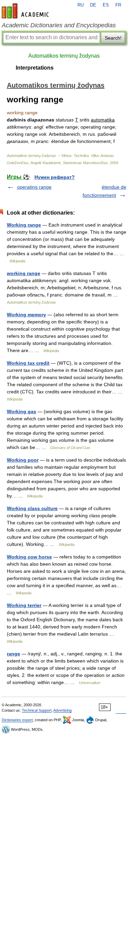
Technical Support (37, 710)
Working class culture (32, 508)
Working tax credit (28, 363)
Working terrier (24, 605)
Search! (113, 38)
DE (93, 5)
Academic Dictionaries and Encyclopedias (59, 25)
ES (106, 5)
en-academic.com (26, 10)
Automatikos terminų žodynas (64, 56)
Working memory (26, 314)
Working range (24, 225)
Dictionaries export (17, 720)
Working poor (23, 460)
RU (80, 5)
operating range (34, 187)
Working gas (21, 411)
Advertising (62, 710)
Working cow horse (29, 557)
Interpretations (35, 68)
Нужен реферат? (54, 177)
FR (118, 5)
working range (23, 273)
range (13, 653)
